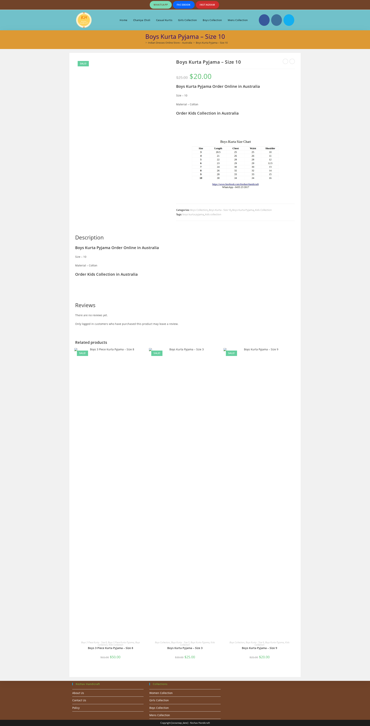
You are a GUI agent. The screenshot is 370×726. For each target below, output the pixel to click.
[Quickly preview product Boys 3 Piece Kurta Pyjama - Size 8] (144, 355)
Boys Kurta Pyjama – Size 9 (259, 648)
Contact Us (79, 700)
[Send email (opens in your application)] (288, 20)
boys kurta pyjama (193, 214)
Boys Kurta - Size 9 (255, 642)
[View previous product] (285, 61)
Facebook (184, 4)
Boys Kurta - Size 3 (180, 642)
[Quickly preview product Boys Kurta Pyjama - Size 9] (294, 355)
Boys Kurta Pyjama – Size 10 (212, 42)
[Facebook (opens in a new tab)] (264, 20)
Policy (76, 708)
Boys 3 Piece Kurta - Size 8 (94, 642)
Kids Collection (263, 210)
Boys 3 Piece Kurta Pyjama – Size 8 (110, 648)
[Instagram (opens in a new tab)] (276, 20)
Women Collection (161, 693)
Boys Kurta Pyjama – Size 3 (185, 648)
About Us (78, 693)
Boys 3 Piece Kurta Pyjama (121, 642)
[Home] (143, 42)
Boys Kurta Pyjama (243, 210)
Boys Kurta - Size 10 (220, 210)
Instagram (207, 4)
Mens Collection (159, 715)
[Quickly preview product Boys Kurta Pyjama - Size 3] (219, 355)
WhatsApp (161, 4)
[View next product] (292, 61)
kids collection (213, 214)
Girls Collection (159, 700)
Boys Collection (199, 210)
